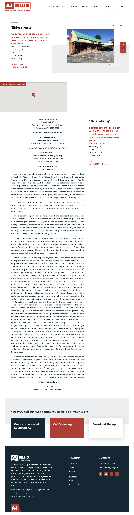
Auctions (73, 463)
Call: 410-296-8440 (107, 463)
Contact (109, 6)
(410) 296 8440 (57, 6)
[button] (123, 50)
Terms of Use (25, 494)
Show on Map (16, 58)
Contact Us (74, 484)
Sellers (72, 467)
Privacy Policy (15, 494)
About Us (73, 476)
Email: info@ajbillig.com (109, 467)
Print (112, 26)
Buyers (72, 472)
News (71, 480)
